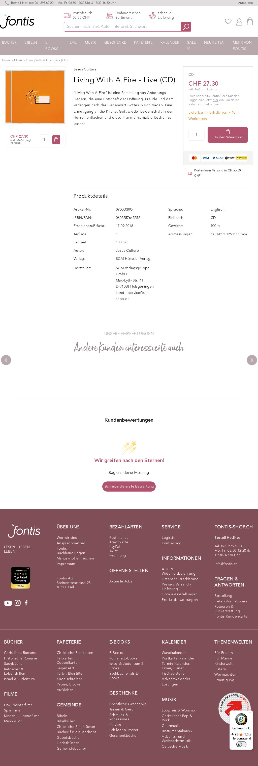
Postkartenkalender (178, 658)
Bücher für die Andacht (76, 732)
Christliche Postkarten (75, 653)
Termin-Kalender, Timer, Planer (176, 666)
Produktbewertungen (180, 600)
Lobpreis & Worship (178, 710)
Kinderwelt (223, 664)
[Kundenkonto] (239, 21)
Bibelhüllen (66, 721)
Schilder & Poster (124, 730)
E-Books (51, 46)
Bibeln (30, 42)
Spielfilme (12, 710)
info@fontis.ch (226, 564)
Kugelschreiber (69, 679)
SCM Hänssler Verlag (133, 259)
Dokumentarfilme (18, 705)
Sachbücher (14, 664)
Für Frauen (223, 653)
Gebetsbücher (69, 737)
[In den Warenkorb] (56, 139)
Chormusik (171, 726)
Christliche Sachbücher (76, 727)
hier (215, 100)
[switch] (241, 744)
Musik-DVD (13, 721)
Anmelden (245, 3)
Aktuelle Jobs (120, 581)
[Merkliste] (228, 21)
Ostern (220, 669)
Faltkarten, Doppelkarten (68, 661)
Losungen (170, 684)
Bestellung (223, 596)
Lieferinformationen (230, 601)
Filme (72, 42)
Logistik (168, 538)
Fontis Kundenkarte (230, 616)
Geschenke (115, 42)
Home (6, 60)
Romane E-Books (123, 658)
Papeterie (143, 42)
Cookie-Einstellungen (180, 594)
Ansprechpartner (71, 543)
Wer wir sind (67, 538)
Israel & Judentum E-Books (127, 666)
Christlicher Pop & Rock (177, 718)
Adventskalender (176, 679)
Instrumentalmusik (177, 731)
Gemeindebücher (71, 748)
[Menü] (250, 713)
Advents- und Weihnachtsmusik (176, 739)
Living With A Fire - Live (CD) (47, 60)
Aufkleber (65, 690)
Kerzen (115, 725)
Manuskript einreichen (75, 558)
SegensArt (66, 668)
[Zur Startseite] (24, 533)
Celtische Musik (175, 746)
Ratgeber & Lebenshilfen (14, 672)
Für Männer (224, 658)
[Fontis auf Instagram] (17, 603)
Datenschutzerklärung (180, 579)
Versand (15, 143)
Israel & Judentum (19, 679)
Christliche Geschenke (128, 704)
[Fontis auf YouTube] (8, 603)
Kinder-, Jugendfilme (22, 716)
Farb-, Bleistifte (70, 673)
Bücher (9, 42)
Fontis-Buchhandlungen (71, 551)
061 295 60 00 (44, 3)
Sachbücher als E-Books (124, 676)
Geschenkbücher (123, 735)
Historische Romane (20, 658)
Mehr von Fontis (242, 46)
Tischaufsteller (174, 673)
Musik (90, 42)
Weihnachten (225, 674)
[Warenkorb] (250, 21)
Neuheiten (214, 42)
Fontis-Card (171, 543)
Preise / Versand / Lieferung (176, 587)
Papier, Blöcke (69, 684)
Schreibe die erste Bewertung (129, 486)
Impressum (66, 564)
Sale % (191, 46)
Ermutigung (224, 680)
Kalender (169, 42)
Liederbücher (68, 743)
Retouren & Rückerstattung (227, 609)
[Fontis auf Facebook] (26, 603)
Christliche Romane (20, 653)
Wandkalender (174, 653)
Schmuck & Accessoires (119, 717)
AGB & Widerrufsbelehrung (179, 572)
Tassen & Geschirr (124, 709)
